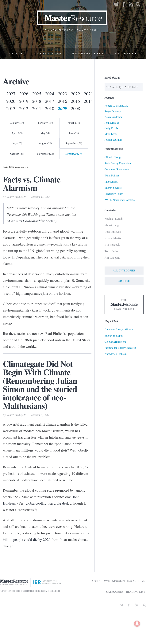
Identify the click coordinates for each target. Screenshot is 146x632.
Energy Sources (113, 187)
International (111, 181)
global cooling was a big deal (46, 503)
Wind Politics (112, 175)
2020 (10, 101)
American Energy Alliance (119, 329)
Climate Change (113, 157)
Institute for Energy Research (120, 347)
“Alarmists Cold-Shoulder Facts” (30, 220)
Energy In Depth (114, 335)
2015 (75, 101)
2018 (36, 101)
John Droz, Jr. (112, 122)
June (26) (74, 133)
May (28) (45, 133)
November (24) (45, 153)
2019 (23, 101)
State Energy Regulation (118, 163)
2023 (62, 94)
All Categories (124, 270)
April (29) (17, 133)
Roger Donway (113, 111)
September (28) (73, 143)
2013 (10, 108)
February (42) (45, 123)
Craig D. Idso (112, 128)
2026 (23, 94)
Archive (124, 281)
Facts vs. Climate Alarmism (31, 183)
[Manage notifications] (137, 624)
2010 (49, 108)
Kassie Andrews (113, 117)
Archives (126, 53)
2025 (36, 94)
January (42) (17, 123)
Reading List (88, 53)
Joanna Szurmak (113, 139)
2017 (49, 101)
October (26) (17, 153)
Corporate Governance (117, 169)
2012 (23, 108)
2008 (75, 108)
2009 (62, 108)
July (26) (17, 143)
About (16, 53)
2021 (88, 94)
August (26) (45, 143)
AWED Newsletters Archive (120, 200)
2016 (62, 101)
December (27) (74, 154)
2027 (10, 94)
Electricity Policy (114, 194)
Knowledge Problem (116, 354)
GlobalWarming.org (115, 341)
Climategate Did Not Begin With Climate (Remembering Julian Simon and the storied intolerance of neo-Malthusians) (40, 384)
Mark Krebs (111, 134)
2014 (88, 101)
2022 (75, 94)
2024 (49, 94)
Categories (48, 53)
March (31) (74, 123)
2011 (36, 108)
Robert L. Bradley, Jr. (116, 105)
